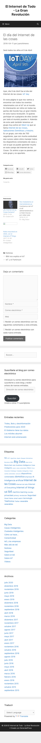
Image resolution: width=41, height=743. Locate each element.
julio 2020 (8, 582)
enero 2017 (9, 643)
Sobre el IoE (9, 555)
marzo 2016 (9, 673)
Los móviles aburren (13, 434)
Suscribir (11, 398)
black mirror (28, 462)
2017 (8, 458)
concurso (18, 473)
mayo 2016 (9, 667)
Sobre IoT (8, 558)
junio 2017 (8, 633)
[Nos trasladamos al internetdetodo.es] (27, 211)
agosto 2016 (9, 657)
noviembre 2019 (11, 589)
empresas (28, 477)
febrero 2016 (10, 677)
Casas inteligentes (12, 528)
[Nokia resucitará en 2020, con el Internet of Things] (10, 226)
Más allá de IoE (11, 545)
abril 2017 (8, 640)
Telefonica (9, 501)
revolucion (23, 495)
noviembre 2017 (11, 623)
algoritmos (13, 458)
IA (33, 477)
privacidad (8, 495)
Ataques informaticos (27, 458)
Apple (18, 458)
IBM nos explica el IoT (15, 256)
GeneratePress (26, 728)
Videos (7, 561)
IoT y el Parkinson (13, 260)
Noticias (9, 253)
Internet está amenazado (15, 437)
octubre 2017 (10, 626)
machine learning (20, 492)
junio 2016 (8, 663)
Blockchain (8, 465)
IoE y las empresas (12, 541)
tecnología (27, 498)
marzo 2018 (9, 616)
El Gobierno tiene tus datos (16, 430)
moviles (30, 492)
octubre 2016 (10, 650)
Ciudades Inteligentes (14, 531)
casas (14, 468)
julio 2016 (8, 660)
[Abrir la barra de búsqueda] (38, 24)
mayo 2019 (9, 596)
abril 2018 (8, 613)
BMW (14, 465)
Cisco (29, 468)
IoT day (26, 94)
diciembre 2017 (11, 620)
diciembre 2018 (11, 603)
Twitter (17, 501)
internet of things (25, 487)
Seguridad (31, 495)
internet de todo (22, 484)
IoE (6, 492)
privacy (16, 495)
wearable (24, 501)
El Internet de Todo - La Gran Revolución (20, 10)
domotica (19, 476)
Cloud (31, 471)
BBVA (11, 462)
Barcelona (7, 462)
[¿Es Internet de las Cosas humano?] (10, 205)
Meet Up (25, 125)
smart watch (18, 498)
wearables (8, 504)
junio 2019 (8, 593)
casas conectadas (21, 468)
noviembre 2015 (11, 683)
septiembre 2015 (11, 690)
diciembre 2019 (11, 586)
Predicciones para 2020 (14, 427)
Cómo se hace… (11, 535)
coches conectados (9, 473)
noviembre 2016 (11, 647)
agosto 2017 (9, 630)
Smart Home (8, 498)
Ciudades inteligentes (23, 471)
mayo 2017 (9, 636)
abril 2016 (8, 670)
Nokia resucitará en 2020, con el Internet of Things (10, 234)
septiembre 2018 (11, 609)
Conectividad (10, 538)
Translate (24, 716)
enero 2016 (9, 680)
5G (5, 458)
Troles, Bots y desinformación (17, 423)
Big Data (19, 461)
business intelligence (23, 465)
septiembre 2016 (11, 653)
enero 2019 (9, 599)
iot (10, 491)
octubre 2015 (10, 687)
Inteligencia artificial (13, 480)
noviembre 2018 (11, 606)
